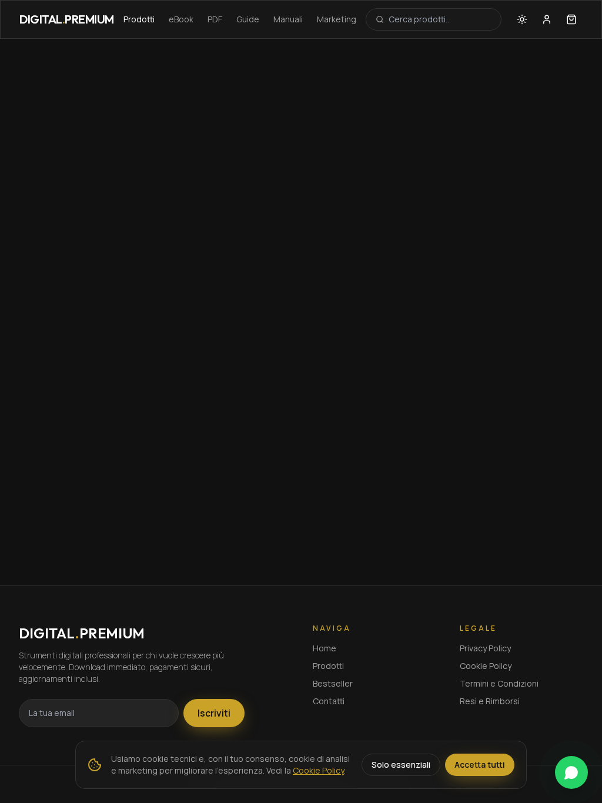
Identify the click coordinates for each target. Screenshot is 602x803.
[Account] (547, 19)
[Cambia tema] (522, 19)
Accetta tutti (479, 764)
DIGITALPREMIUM (66, 19)
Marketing (336, 19)
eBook (181, 19)
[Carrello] (571, 19)
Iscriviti (214, 713)
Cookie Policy (485, 665)
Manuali (288, 19)
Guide (247, 19)
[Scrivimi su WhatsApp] (571, 772)
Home (324, 648)
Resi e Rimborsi (490, 701)
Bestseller (333, 683)
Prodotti (139, 19)
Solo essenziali (401, 764)
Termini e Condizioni (499, 683)
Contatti (329, 701)
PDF (215, 19)
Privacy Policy (485, 648)
